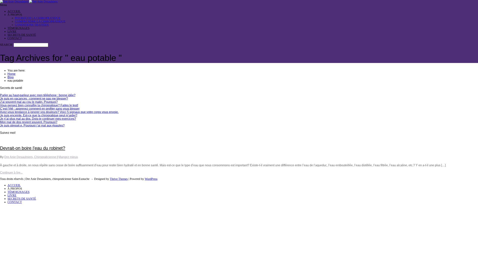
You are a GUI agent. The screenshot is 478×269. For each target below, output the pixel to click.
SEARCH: (7, 44)
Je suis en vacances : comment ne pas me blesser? (34, 98)
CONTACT (14, 38)
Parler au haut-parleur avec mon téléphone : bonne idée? (37, 95)
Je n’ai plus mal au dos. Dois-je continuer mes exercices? (38, 118)
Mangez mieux (68, 157)
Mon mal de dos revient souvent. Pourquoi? (28, 122)
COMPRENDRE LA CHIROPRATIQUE (40, 21)
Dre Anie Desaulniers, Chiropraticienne (30, 157)
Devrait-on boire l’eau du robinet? (32, 148)
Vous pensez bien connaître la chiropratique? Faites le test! (39, 105)
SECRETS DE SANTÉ (21, 34)
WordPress (151, 178)
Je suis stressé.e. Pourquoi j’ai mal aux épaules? (32, 125)
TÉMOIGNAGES (18, 28)
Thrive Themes (119, 178)
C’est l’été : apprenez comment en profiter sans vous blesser (40, 108)
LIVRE (11, 31)
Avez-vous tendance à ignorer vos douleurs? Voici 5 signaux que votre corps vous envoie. (59, 112)
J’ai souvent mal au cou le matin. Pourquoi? (29, 101)
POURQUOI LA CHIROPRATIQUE (37, 18)
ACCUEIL (14, 11)
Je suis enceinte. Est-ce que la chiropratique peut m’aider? (38, 115)
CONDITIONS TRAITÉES (32, 24)
